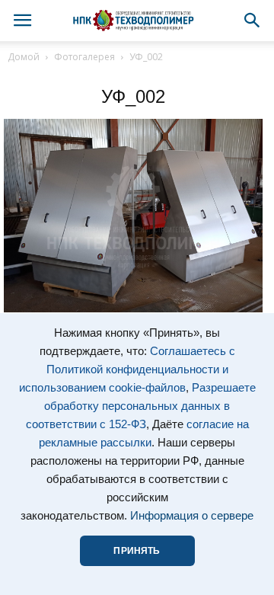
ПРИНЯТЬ (136, 550)
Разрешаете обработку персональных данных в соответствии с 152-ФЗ (141, 406)
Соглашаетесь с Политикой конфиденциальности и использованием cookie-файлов (127, 369)
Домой (24, 56)
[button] (252, 20)
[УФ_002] (133, 308)
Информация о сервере (191, 516)
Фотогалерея (84, 56)
